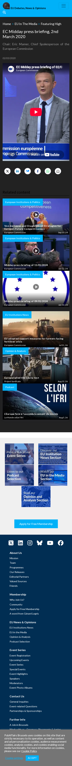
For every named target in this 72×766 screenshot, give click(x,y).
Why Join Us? (17, 599)
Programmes (17, 567)
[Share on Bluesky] (27, 171)
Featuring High (51, 24)
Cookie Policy (29, 751)
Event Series (16, 664)
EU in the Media (18, 632)
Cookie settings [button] (14, 758)
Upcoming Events (19, 660)
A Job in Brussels (19, 724)
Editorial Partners (19, 576)
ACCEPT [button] (32, 758)
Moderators (16, 683)
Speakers (15, 678)
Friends (14, 585)
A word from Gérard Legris (24, 613)
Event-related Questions (23, 706)
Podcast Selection (20, 641)
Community (16, 604)
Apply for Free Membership (36, 523)
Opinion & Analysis (20, 636)
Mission (14, 558)
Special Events (18, 669)
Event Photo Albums (21, 687)
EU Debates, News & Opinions (28, 8)
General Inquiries (19, 701)
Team (13, 562)
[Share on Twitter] (7, 171)
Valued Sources (18, 581)
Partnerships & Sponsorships (26, 710)
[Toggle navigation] (64, 5)
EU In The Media (26, 24)
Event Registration (20, 655)
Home (7, 24)
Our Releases (17, 571)
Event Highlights (19, 673)
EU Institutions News (21, 627)
